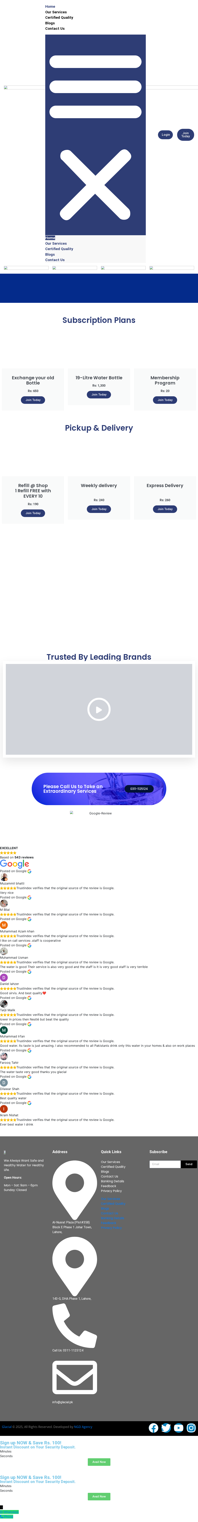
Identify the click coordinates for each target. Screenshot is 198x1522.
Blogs (50, 23)
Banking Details (112, 1181)
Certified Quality (59, 17)
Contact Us (55, 28)
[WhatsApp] (2, 1512)
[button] (95, 135)
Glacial (7, 1427)
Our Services (56, 12)
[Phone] (2, 1517)
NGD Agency (83, 1427)
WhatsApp (11, 1512)
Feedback (108, 1186)
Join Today (33, 400)
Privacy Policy (111, 1191)
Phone (8, 1517)
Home (50, 6)
